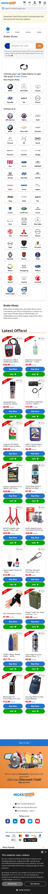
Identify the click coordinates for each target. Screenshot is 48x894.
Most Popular (9, 847)
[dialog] (24, 871)
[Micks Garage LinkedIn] (16, 822)
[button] (24, 890)
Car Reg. (8, 55)
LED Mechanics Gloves (12, 613)
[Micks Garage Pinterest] (24, 822)
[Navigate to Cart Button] (39, 2)
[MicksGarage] (8, 3)
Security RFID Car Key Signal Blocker (34, 698)
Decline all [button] (35, 884)
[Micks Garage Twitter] (31, 822)
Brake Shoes (20, 76)
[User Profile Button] (34, 2)
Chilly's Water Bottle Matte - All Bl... (11, 655)
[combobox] (42, 852)
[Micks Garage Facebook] (9, 822)
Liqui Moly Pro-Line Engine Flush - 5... (33, 655)
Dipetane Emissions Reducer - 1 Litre (33, 361)
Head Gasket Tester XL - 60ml (12, 571)
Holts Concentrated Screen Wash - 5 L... (33, 445)
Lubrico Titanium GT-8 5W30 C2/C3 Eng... (12, 487)
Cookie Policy (18, 875)
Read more (17, 880)
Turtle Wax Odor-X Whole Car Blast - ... (33, 487)
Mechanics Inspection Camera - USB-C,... (34, 403)
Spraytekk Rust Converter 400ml (10, 403)
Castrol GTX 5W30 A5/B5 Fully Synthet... (12, 445)
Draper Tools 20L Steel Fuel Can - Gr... (34, 613)
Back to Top (24, 743)
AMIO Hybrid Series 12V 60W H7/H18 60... (34, 529)
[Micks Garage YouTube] (39, 822)
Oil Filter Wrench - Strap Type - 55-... (33, 571)
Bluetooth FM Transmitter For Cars (11, 698)
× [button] (45, 852)
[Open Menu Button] (44, 2)
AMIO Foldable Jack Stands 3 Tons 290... (11, 529)
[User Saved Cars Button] (29, 2)
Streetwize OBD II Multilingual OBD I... (11, 361)
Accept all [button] (12, 884)
